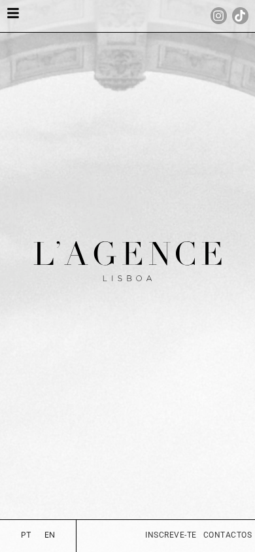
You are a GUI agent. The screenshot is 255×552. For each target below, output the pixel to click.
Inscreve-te (171, 535)
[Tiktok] (240, 15)
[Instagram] (219, 15)
